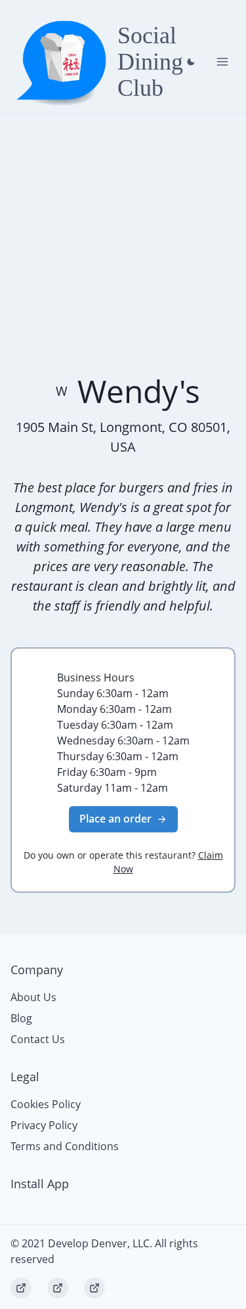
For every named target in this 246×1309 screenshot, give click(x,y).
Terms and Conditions (64, 1146)
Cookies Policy (45, 1104)
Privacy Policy (43, 1125)
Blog (21, 1018)
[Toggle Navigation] (222, 62)
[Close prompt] (191, 62)
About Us (33, 997)
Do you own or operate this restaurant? (123, 862)
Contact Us (37, 1039)
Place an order (115, 818)
